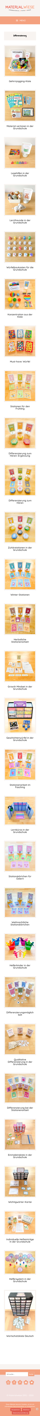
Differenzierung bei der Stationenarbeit (20, 1109)
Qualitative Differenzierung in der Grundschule (20, 1062)
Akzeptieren (15, 1410)
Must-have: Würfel (20, 361)
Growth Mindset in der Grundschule (20, 687)
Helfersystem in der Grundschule (20, 1280)
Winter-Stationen (20, 594)
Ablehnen (26, 1410)
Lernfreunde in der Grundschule (20, 221)
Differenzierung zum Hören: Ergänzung (20, 454)
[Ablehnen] (37, 1409)
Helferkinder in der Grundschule (20, 966)
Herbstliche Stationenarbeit (20, 640)
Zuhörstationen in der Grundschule (20, 548)
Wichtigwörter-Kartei (20, 1201)
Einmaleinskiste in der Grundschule (20, 1156)
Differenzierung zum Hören (20, 501)
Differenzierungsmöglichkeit (20, 1013)
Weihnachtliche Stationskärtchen (20, 923)
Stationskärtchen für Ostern (20, 877)
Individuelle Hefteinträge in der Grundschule (20, 1240)
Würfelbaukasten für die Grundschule (20, 268)
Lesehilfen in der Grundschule (20, 174)
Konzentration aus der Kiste (20, 315)
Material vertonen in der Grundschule (20, 127)
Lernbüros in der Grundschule (20, 831)
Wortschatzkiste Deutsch (20, 1335)
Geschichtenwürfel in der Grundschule (20, 739)
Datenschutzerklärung (20, 1413)
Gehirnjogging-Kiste (20, 81)
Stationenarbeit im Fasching (20, 786)
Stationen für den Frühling (20, 407)
